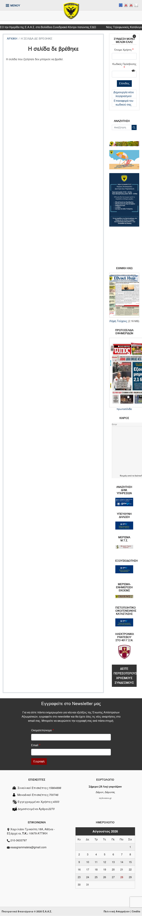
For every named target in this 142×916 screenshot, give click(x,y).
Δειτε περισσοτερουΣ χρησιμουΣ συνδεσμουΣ (125, 675)
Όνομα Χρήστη (122, 49)
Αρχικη (12, 38)
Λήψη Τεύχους (118, 321)
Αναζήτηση (134, 127)
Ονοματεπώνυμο (41, 730)
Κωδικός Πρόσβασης (124, 64)
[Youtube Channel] (131, 5)
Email (34, 745)
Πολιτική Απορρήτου (117, 911)
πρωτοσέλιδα (124, 409)
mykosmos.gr (105, 798)
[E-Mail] (136, 5)
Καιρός (123, 475)
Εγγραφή (39, 761)
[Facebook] (121, 5)
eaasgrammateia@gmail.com (28, 847)
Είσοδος (124, 83)
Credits (136, 911)
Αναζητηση (122, 120)
